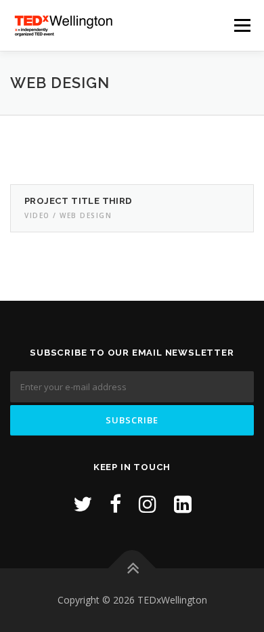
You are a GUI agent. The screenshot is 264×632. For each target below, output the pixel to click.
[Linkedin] (183, 504)
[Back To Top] (132, 568)
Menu (241, 25)
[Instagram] (147, 504)
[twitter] (82, 504)
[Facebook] (115, 504)
